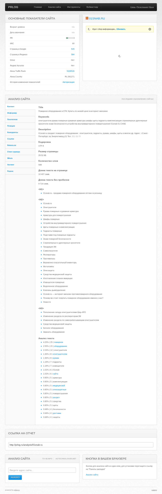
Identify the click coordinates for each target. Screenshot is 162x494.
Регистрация (142, 7)
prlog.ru (17, 490)
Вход (151, 7)
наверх (154, 490)
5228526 (71, 71)
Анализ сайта (54, 7)
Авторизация (69, 82)
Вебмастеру (92, 7)
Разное (10, 171)
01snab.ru (97, 18)
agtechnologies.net (66, 459)
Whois (9, 158)
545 (73, 49)
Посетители (12, 119)
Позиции (11, 126)
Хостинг (10, 165)
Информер (12, 113)
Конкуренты (12, 132)
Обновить (120, 29)
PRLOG (13, 7)
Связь (133, 7)
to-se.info (47, 459)
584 (73, 54)
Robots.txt (11, 145)
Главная (38, 7)
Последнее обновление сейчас (138, 99)
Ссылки (10, 139)
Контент (10, 106)
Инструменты (73, 7)
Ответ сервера (13, 152)
